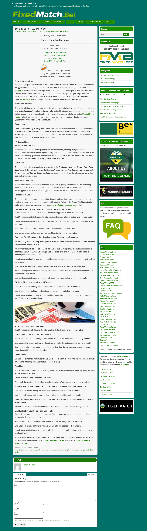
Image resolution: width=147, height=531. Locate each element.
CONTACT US (110, 22)
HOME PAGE (17, 22)
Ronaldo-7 (103, 340)
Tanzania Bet (104, 325)
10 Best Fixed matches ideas (28, 450)
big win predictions (45, 450)
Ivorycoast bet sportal (108, 335)
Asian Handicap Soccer (108, 113)
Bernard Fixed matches (108, 299)
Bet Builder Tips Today (107, 383)
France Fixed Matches (108, 332)
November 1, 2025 (35, 31)
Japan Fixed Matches (108, 319)
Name (16, 503)
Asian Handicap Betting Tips (109, 103)
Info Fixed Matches (106, 82)
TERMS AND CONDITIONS (94, 22)
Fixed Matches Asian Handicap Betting (113, 117)
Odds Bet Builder (105, 391)
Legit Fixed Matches (107, 314)
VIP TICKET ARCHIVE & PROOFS (54, 22)
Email (16, 509)
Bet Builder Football (106, 373)
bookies (18, 91)
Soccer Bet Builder (106, 394)
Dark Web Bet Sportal (108, 322)
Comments (65, 31)
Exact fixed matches (107, 330)
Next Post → (92, 474)
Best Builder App (105, 369)
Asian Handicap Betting (108, 99)
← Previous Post (19, 474)
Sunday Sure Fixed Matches (30, 28)
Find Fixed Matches (107, 291)
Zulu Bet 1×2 (104, 317)
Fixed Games (105, 288)
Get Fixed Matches (106, 79)
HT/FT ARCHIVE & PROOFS (32, 22)
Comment (17, 485)
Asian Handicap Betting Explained (111, 106)
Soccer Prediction (106, 311)
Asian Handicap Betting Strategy (111, 110)
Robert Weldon (21, 31)
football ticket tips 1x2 (60, 450)
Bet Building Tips (105, 387)
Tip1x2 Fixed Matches (108, 296)
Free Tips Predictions (52, 31)
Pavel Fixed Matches (107, 343)
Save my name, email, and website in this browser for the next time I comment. (42, 521)
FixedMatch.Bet (26, 99)
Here (102, 208)
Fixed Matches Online (108, 304)
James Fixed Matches (108, 252)
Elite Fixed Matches (107, 309)
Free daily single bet (75, 450)
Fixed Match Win (106, 337)
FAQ (70, 22)
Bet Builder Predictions (107, 376)
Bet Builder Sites (105, 380)
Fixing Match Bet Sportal (109, 345)
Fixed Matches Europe (108, 327)
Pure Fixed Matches (107, 306)
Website (16, 515)
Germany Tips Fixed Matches (111, 293)
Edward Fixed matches (108, 301)
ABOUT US (80, 22)
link (104, 213)
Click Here (104, 146)
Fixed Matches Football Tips (24, 3)
